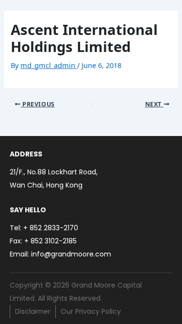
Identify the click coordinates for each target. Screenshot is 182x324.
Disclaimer (32, 311)
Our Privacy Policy (91, 311)
